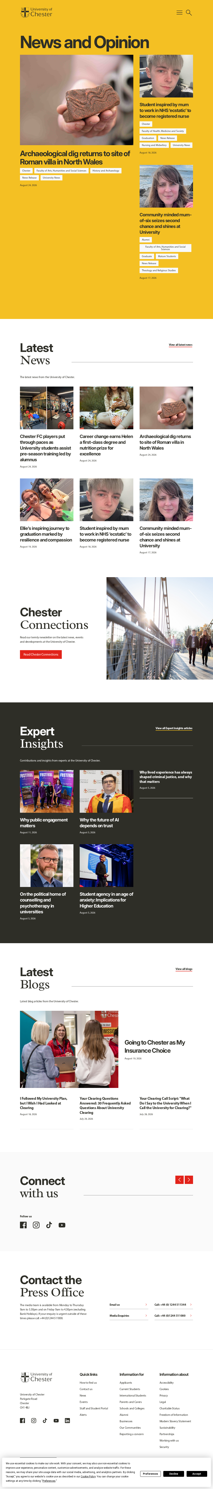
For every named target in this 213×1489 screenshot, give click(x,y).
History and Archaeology (106, 170)
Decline (173, 1473)
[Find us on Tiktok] (44, 1420)
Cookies (164, 1389)
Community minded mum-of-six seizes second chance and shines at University (166, 223)
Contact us (86, 1389)
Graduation (148, 138)
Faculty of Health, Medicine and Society (163, 131)
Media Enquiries (129, 1316)
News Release (29, 177)
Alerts (83, 1415)
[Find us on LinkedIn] (67, 1420)
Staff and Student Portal (94, 1408)
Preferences (150, 1473)
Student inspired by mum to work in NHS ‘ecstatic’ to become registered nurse (165, 110)
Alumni (146, 239)
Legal (163, 1402)
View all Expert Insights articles (174, 728)
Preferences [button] (49, 1480)
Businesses (126, 1421)
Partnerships (167, 1434)
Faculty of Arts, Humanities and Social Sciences (61, 170)
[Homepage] (36, 12)
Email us (129, 1305)
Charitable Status (170, 1408)
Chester (26, 170)
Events (84, 1402)
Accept (196, 1473)
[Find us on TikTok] (49, 1225)
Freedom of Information (174, 1415)
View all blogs (184, 969)
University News (51, 177)
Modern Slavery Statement (175, 1421)
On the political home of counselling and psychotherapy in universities (43, 902)
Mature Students (167, 256)
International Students (133, 1395)
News (83, 1395)
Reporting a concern (132, 1434)
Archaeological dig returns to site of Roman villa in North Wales (75, 157)
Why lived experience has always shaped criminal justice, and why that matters (166, 777)
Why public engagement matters (44, 822)
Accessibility (167, 1382)
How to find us (88, 1382)
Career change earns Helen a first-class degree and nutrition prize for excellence (106, 445)
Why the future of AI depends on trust (99, 822)
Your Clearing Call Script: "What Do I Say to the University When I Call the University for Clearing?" (165, 1103)
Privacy (164, 1395)
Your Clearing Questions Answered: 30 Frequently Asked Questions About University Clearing (105, 1105)
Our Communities (130, 1427)
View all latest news (180, 345)
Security (164, 1447)
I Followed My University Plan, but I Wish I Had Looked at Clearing (43, 1103)
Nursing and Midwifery (154, 145)
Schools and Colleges (132, 1408)
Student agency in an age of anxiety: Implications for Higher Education (106, 899)
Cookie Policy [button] (88, 1476)
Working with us (169, 1440)
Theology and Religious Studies (159, 270)
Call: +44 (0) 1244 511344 (174, 1305)
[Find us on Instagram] (36, 1225)
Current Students (130, 1389)
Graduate (147, 256)
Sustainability (167, 1427)
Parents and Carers (131, 1402)
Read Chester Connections (41, 654)
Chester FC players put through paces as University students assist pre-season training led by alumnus (45, 448)
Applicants (126, 1382)
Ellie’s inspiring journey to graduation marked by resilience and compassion (46, 534)
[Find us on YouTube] (62, 1225)
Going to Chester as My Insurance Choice (155, 1046)
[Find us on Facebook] (23, 1225)
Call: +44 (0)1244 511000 (174, 1316)
